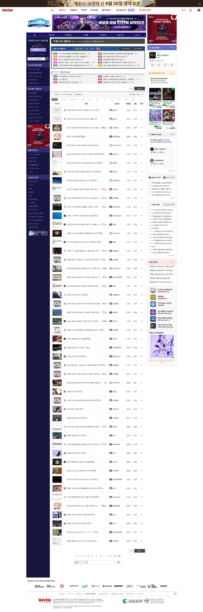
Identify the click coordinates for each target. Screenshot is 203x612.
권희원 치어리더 (74, 435)
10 (114, 556)
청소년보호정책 (103, 594)
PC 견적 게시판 (34, 168)
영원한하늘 (116, 136)
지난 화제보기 (125, 48)
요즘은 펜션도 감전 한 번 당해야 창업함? (83, 154)
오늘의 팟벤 (33, 161)
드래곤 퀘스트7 (34, 224)
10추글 (69, 94)
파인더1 (115, 189)
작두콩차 (116, 418)
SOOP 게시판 (33, 83)
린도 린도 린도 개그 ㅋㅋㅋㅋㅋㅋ (81, 532)
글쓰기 (139, 88)
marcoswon (116, 444)
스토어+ (172, 73)
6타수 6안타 (73, 409)
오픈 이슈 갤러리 (34, 154)
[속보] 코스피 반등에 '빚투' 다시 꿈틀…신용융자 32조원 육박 (90, 224)
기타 (140, 99)
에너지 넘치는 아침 (75, 295)
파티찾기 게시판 (34, 114)
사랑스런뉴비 (117, 216)
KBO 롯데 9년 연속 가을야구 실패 (81, 497)
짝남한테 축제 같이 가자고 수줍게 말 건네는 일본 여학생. (89, 198)
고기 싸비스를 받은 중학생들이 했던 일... (83, 330)
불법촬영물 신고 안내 (117, 594)
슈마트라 (116, 128)
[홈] (34, 34)
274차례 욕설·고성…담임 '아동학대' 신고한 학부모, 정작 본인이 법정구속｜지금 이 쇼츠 (99, 506)
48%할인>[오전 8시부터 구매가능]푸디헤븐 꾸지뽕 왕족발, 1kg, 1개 (162, 270)
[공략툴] (86, 34)
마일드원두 (116, 180)
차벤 (30, 188)
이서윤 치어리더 (74, 453)
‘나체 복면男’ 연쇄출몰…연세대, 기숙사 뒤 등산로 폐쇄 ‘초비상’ (91, 207)
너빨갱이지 (116, 295)
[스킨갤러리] (103, 34)
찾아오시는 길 (131, 594)
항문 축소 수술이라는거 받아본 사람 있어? (83, 365)
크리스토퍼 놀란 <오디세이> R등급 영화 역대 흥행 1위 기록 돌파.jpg (92, 312)
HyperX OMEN (33, 206)
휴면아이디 (116, 356)
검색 (47, 58)
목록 (131, 88)
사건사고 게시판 (34, 121)
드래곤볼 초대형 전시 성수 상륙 (80, 180)
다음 (118, 556)
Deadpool (116, 251)
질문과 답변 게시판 (35, 96)
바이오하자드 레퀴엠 (35, 220)
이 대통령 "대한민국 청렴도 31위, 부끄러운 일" (85, 189)
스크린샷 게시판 (34, 103)
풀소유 (115, 110)
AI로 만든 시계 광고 (76, 347)
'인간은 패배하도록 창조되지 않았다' (81, 400)
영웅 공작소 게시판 (35, 117)
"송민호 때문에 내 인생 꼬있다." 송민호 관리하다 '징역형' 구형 (90, 321)
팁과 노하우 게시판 (35, 76)
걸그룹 (31, 192)
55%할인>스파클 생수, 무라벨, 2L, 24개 (162, 266)
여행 (30, 195)
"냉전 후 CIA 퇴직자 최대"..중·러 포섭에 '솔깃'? (85, 128)
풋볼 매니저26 (33, 227)
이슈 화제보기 (137, 48)
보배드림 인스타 (74, 418)
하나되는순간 (117, 145)
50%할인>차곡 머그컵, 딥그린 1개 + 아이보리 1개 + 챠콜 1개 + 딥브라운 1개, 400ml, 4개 (162, 282)
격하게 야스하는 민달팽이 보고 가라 (81, 110)
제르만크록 (116, 207)
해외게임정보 (33, 199)
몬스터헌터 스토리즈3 (36, 216)
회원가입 (33, 54)
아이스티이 (116, 233)
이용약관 (79, 594)
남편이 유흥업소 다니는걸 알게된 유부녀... (84, 260)
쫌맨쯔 (115, 163)
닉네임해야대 (117, 347)
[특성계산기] (68, 34)
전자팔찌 (116, 198)
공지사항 (140, 594)
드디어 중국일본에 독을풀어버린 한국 (82, 233)
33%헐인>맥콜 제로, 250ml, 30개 (160, 278)
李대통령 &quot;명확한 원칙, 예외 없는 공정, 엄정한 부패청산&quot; (92, 444)
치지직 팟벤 (33, 80)
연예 (74, 99)
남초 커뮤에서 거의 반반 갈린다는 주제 (82, 163)
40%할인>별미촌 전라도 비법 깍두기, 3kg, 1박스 (162, 274)
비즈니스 (70, 594)
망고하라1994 (117, 277)
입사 (114, 435)
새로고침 (170, 170)
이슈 (63, 99)
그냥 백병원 (73, 136)
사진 (119, 99)
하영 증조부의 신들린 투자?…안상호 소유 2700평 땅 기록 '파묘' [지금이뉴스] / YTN (97, 268)
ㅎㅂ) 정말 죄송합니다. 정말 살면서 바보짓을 (84, 251)
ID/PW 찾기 (42, 54)
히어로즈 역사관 (34, 110)
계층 (126, 99)
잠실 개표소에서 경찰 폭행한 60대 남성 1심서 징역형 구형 (89, 427)
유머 (83, 99)
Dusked (115, 312)
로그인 (184, 10)
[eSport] (137, 34)
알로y (114, 391)
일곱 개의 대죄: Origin (36, 213)
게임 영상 (32, 202)
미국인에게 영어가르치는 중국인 (80, 479)
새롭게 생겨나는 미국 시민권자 (80, 541)
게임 (104, 99)
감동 (133, 99)
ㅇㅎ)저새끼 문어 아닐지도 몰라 (80, 216)
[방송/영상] (120, 34)
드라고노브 (116, 497)
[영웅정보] (51, 34)
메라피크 (116, 409)
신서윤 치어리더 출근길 (77, 523)
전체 (54, 99)
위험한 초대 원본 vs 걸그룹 (78, 462)
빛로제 (115, 427)
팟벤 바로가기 (33, 181)
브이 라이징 (33, 209)
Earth (114, 224)
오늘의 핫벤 (33, 158)
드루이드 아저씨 (74, 356)
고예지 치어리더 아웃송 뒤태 (79, 515)
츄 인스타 (72, 391)
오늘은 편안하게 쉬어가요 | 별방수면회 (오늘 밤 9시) (87, 383)
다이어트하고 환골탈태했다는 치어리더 (82, 488)
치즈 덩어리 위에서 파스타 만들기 (81, 119)
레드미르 (116, 154)
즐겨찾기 (79, 94)
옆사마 (115, 321)
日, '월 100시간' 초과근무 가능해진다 (81, 242)
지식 (111, 99)
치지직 (31, 185)
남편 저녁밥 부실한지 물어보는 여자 (81, 172)
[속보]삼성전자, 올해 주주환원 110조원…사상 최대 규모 (88, 286)
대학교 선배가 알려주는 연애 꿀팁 (81, 145)
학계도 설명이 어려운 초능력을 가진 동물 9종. (85, 303)
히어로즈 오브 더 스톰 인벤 (38, 40)
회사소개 (61, 594)
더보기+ (172, 47)
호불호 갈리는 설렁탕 (76, 339)
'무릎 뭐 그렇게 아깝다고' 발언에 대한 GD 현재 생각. (87, 374)
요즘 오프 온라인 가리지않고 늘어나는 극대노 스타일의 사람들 (90, 277)
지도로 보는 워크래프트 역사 (79, 471)
